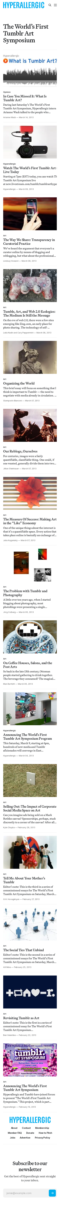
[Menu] (55, 5)
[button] (42, 1128)
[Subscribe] (52, 1193)
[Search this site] (49, 5)
